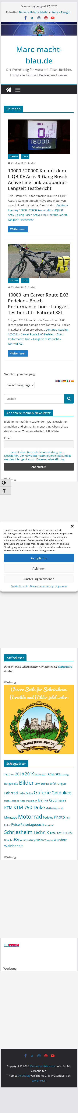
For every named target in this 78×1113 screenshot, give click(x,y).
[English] (57, 380)
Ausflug (65, 774)
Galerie (42, 792)
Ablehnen (39, 568)
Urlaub (8, 840)
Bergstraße (11, 783)
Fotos (29, 793)
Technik (41, 832)
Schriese (49, 824)
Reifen (7, 825)
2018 (19, 774)
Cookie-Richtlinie (19, 586)
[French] (60, 380)
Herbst (7, 800)
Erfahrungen (58, 783)
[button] (72, 526)
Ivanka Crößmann (52, 800)
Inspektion (31, 800)
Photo (59, 817)
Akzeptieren (39, 558)
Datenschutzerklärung (42, 586)
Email (7, 438)
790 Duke (9, 774)
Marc (33, 163)
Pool (68, 817)
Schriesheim (18, 832)
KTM (8, 807)
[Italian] (68, 380)
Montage (10, 817)
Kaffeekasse (65, 666)
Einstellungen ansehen (39, 579)
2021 (44, 774)
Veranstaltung (28, 840)
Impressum (61, 586)
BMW (37, 783)
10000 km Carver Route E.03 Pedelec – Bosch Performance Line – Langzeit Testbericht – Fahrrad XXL (38, 304)
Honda (15, 800)
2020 (38, 774)
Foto (22, 793)
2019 (30, 774)
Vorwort (48, 840)
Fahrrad (13, 156)
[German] (64, 380)
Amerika (54, 774)
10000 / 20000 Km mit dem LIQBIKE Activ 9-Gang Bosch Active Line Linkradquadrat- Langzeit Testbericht (38, 179)
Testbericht (65, 833)
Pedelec (48, 817)
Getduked (61, 793)
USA (15, 839)
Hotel (23, 800)
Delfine (45, 783)
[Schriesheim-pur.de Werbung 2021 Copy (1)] (39, 687)
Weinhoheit (13, 846)
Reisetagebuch (32, 824)
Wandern (60, 839)
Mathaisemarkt (54, 808)
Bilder (26, 782)
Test (53, 832)
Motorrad (30, 816)
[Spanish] (72, 380)
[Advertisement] (39, 521)
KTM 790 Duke (29, 807)
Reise (15, 824)
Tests (25, 156)
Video (40, 840)
